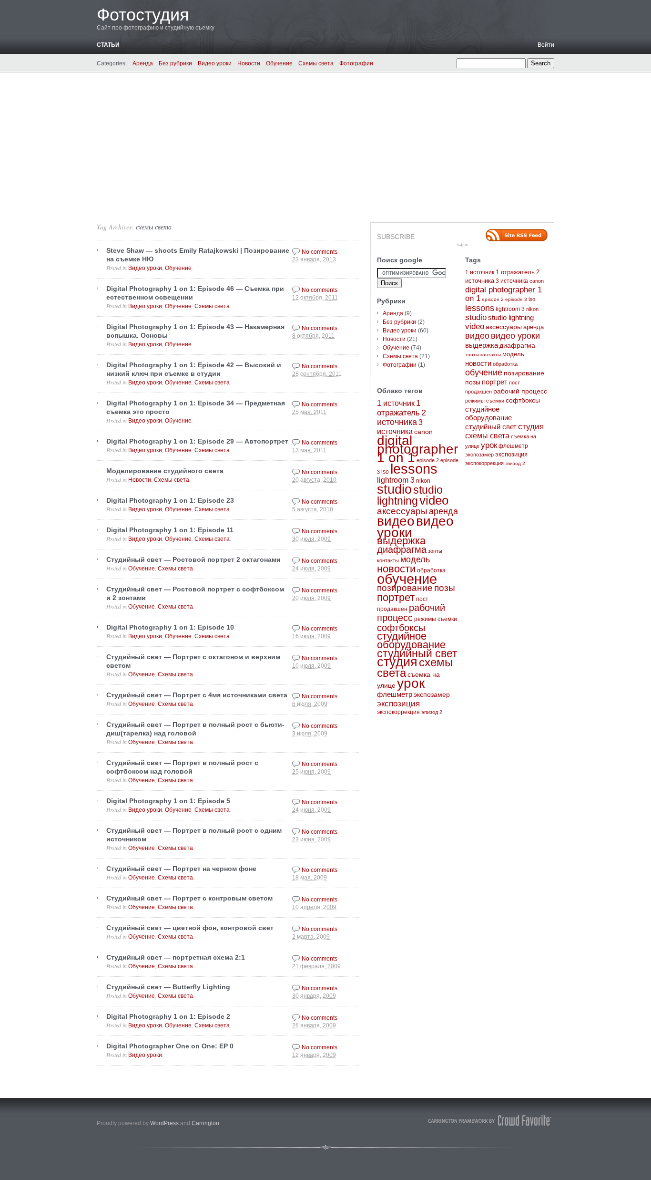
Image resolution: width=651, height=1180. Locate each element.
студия (397, 661)
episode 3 (516, 299)
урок (411, 683)
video (433, 500)
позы (444, 587)
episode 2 (428, 460)
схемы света (154, 226)
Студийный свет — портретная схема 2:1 (175, 957)
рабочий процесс (411, 612)
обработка (431, 570)
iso (385, 471)
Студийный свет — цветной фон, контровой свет (190, 928)
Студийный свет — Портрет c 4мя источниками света (196, 695)
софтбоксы (401, 627)
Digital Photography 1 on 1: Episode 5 (168, 801)
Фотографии (356, 63)
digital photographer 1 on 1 (417, 449)
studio (394, 489)
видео (396, 520)
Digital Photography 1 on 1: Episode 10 (170, 627)
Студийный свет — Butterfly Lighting (168, 987)
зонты (435, 551)
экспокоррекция (398, 712)
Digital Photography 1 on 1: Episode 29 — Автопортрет (197, 441)
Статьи (108, 44)
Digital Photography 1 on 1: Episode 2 (168, 1016)
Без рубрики (175, 63)
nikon (423, 480)
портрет (396, 597)
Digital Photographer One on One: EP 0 (170, 1046)
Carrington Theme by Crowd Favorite (490, 1120)
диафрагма (402, 549)
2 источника (401, 417)
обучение (407, 579)
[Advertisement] (325, 144)
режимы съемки (435, 619)
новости (396, 569)
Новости (248, 63)
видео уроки (515, 336)
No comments (319, 251)
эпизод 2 (431, 712)
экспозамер (432, 694)
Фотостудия (143, 14)
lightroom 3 (396, 480)
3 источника (512, 281)
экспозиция (398, 703)
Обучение (279, 63)
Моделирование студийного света (165, 471)
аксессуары (402, 511)
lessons (413, 468)
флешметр (394, 694)
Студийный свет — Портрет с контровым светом (189, 898)
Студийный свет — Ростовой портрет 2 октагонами (193, 559)
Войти (546, 44)
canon (423, 431)
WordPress (164, 1123)
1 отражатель (515, 272)
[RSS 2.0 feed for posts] (517, 235)
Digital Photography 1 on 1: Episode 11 (170, 530)
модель (415, 559)
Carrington (205, 1123)
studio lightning (410, 495)
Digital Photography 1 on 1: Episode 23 (170, 500)
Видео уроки (215, 63)
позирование (405, 587)
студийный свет (417, 653)
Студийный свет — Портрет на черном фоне (181, 868)
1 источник (396, 403)
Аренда (142, 63)
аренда (443, 511)
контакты (388, 560)
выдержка (401, 541)
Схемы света (316, 63)
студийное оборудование (411, 640)
